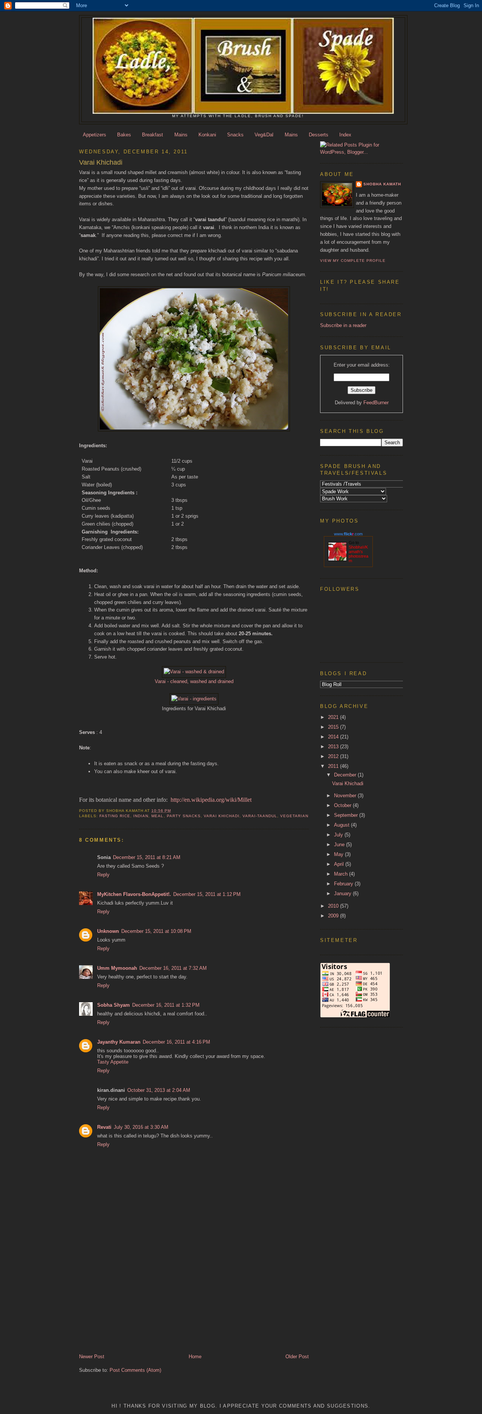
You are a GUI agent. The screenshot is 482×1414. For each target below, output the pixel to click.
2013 (334, 746)
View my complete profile (353, 260)
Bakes (124, 135)
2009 (334, 916)
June (340, 844)
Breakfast (152, 135)
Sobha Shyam (113, 1005)
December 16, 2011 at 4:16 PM (176, 1042)
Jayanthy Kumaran (118, 1042)
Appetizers (94, 135)
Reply (103, 874)
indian (140, 816)
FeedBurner (376, 402)
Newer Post (91, 1356)
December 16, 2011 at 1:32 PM (166, 1005)
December (346, 775)
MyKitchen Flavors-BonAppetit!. (134, 894)
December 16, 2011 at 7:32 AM (173, 968)
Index (345, 135)
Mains (181, 135)
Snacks (235, 135)
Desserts (318, 135)
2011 (334, 766)
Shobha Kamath (382, 184)
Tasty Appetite (112, 1062)
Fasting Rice (114, 816)
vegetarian (294, 816)
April (339, 864)
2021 (334, 717)
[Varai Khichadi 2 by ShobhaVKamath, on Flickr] (194, 430)
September (346, 815)
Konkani (207, 135)
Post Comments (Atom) (135, 1370)
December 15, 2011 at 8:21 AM (146, 857)
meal (157, 816)
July (339, 835)
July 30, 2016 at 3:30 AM (141, 1127)
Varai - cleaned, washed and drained (194, 681)
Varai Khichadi (221, 816)
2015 (334, 727)
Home (195, 1356)
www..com (348, 534)
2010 (334, 906)
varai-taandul (260, 816)
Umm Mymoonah (117, 968)
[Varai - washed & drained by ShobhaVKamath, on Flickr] (194, 671)
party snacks (184, 816)
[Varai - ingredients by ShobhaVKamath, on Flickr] (193, 699)
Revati (104, 1127)
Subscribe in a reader (343, 325)
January (343, 893)
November (346, 795)
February (344, 884)
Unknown (108, 931)
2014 (334, 737)
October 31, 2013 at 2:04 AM (158, 1090)
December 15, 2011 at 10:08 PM (156, 931)
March (341, 874)
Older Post (297, 1356)
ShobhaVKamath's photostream (358, 554)
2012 (334, 756)
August (342, 825)
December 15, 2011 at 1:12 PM (207, 894)
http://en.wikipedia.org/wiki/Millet (211, 799)
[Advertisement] (126, 1300)
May (339, 854)
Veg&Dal (264, 135)
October (343, 805)
